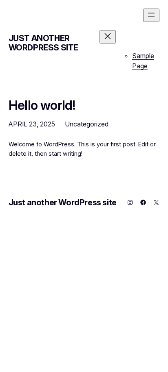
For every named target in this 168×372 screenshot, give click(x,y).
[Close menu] (107, 37)
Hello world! (42, 105)
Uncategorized (86, 124)
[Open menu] (151, 15)
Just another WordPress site (43, 42)
